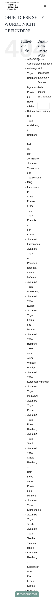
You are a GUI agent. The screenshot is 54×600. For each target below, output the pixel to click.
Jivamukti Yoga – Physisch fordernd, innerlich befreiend (32, 263)
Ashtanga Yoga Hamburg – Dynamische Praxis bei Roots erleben (33, 87)
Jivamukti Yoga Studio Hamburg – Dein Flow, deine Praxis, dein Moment (32, 472)
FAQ (29, 182)
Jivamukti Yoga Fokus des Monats (32, 320)
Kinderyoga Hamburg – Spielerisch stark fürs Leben (33, 566)
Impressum (33, 187)
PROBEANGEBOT (28, 594)
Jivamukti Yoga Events (32, 301)
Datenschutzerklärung (39, 111)
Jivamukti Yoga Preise (32, 405)
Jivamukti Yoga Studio (32, 439)
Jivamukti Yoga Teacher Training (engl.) (32, 538)
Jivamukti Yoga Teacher (32, 519)
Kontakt (31, 586)
